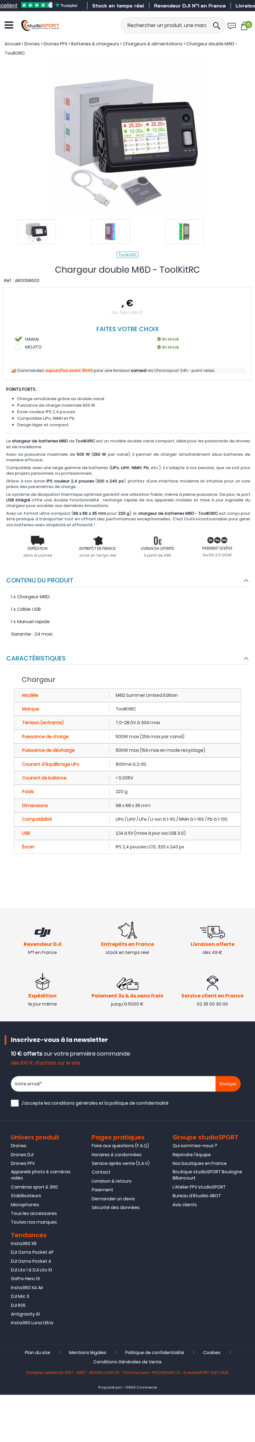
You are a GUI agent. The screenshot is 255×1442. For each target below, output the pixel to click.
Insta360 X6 (24, 1243)
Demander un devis (113, 1199)
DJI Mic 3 (20, 1296)
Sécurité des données (116, 1207)
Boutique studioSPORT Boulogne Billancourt (207, 1175)
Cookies (211, 1352)
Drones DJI (22, 1155)
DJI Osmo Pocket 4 (31, 1261)
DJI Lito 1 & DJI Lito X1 (31, 1270)
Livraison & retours (112, 1181)
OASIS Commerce (141, 1387)
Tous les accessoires (34, 1213)
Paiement (102, 1190)
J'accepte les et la (95, 1103)
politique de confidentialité (139, 1103)
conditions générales (74, 1103)
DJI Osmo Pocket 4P (32, 1252)
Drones (18, 1146)
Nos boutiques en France (200, 1163)
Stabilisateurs (26, 1196)
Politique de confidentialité (154, 1352)
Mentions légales (87, 1352)
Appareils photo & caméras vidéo (41, 1175)
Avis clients (185, 1205)
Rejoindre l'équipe (192, 1155)
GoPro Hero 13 (25, 1278)
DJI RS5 (18, 1305)
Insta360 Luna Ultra (32, 1323)
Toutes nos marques (34, 1222)
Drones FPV (23, 1163)
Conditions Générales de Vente (127, 1362)
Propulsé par (110, 1387)
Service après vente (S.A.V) (121, 1163)
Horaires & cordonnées (116, 1155)
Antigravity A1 (25, 1314)
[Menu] (9, 25)
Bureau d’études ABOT (197, 1196)
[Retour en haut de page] (247, 1003)
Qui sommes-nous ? (195, 1146)
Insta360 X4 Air (27, 1288)
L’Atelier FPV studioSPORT (199, 1187)
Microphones (25, 1205)
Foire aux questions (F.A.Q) (120, 1146)
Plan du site (37, 1352)
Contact (101, 1172)
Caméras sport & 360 (34, 1187)
